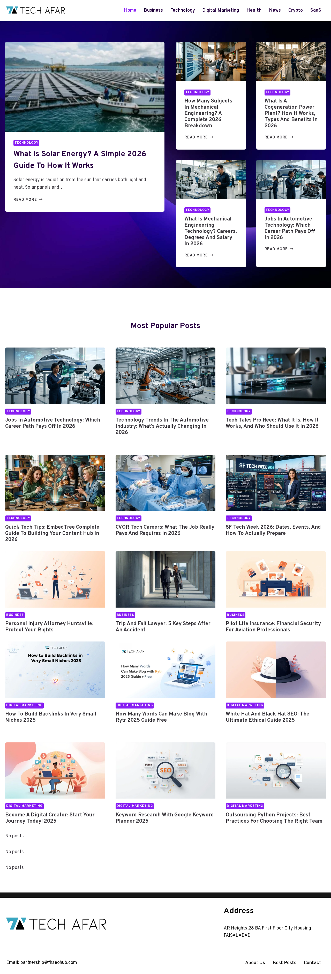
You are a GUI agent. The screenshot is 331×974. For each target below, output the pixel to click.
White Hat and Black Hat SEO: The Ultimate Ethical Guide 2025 (267, 717)
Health (253, 10)
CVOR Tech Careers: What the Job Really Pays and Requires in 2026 (165, 530)
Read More (26, 199)
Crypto (295, 10)
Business (153, 10)
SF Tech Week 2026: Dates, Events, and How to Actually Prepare (273, 530)
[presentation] (84, 87)
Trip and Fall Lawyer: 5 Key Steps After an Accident (163, 627)
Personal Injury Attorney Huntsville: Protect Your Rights (49, 627)
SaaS (315, 10)
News (275, 10)
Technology (182, 10)
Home (130, 10)
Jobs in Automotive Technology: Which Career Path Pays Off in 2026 (290, 228)
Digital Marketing (220, 10)
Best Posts (284, 963)
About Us (255, 963)
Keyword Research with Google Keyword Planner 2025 (165, 818)
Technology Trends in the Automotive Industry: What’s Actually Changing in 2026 (162, 426)
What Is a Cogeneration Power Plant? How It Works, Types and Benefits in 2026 (291, 113)
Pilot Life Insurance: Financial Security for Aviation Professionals (273, 627)
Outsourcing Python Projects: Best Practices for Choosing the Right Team (274, 818)
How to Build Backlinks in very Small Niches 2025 (50, 717)
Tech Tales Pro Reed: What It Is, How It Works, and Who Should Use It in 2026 (272, 423)
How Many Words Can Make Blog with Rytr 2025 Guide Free (161, 717)
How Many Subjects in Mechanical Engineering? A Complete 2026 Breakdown (208, 113)
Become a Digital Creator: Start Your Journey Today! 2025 (50, 818)
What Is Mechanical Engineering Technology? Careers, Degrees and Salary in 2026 (210, 231)
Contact (312, 963)
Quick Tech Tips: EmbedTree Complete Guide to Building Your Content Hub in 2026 (52, 533)
